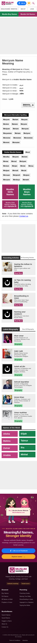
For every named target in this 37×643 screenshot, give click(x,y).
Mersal (13, 161)
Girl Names (5, 596)
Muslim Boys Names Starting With (27, 204)
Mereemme (28, 138)
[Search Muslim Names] (33, 3)
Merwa (5, 161)
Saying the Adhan (25, 605)
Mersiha (6, 157)
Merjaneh (16, 175)
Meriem (6, 124)
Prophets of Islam (7, 602)
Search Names (6, 615)
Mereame (16, 142)
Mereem (6, 142)
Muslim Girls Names (10, 192)
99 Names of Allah (7, 599)
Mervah (15, 170)
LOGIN (32, 9)
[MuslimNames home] (18, 569)
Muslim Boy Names (9, 14)
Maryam (24, 119)
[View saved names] (29, 3)
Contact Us (5, 627)
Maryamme (7, 133)
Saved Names (6, 618)
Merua (30, 166)
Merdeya (16, 180)
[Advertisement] (18, 36)
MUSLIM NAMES (5, 9)
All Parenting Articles (27, 257)
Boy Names (5, 593)
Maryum (6, 119)
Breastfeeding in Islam (26, 599)
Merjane (26, 175)
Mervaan (6, 175)
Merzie (23, 170)
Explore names (18, 556)
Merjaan (6, 170)
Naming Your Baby (25, 596)
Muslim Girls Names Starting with (10, 204)
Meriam (17, 133)
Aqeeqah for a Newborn (27, 602)
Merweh (26, 180)
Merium (16, 129)
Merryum (25, 129)
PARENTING (14, 9)
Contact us (23, 216)
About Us (4, 624)
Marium (15, 124)
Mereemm (17, 138)
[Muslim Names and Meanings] (8, 3)
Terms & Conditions (14, 640)
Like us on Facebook (20, 551)
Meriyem (27, 133)
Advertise (25, 640)
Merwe (22, 166)
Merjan (14, 166)
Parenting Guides (25, 593)
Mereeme (6, 138)
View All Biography (28, 329)
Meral (27, 152)
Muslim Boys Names (27, 192)
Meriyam (6, 129)
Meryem (24, 124)
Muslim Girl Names (28, 14)
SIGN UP (23, 9)
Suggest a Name (7, 621)
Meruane (6, 180)
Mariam (15, 119)
